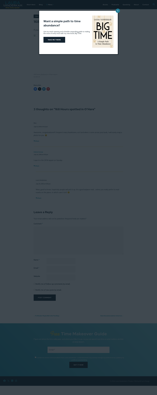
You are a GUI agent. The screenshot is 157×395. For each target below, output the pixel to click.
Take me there (54, 40)
